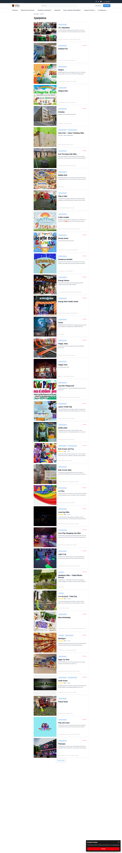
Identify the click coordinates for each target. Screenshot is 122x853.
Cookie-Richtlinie (115, 845)
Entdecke (15, 10)
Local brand (61, 635)
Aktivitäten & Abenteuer (44, 10)
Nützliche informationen (28, 10)
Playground (61, 572)
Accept (103, 848)
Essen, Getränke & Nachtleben (72, 10)
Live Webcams (102, 10)
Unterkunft (57, 10)
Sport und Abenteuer (72, 677)
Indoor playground (62, 24)
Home (37, 14)
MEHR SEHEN (61, 760)
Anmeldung (98, 5)
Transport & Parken (89, 10)
